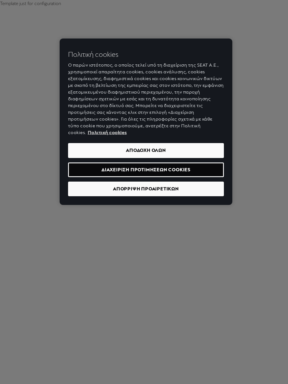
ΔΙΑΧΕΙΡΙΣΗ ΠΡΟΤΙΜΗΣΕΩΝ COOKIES (146, 169)
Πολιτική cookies (107, 132)
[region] (146, 122)
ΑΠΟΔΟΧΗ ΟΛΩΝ (146, 150)
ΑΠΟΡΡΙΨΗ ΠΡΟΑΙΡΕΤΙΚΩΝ (146, 188)
